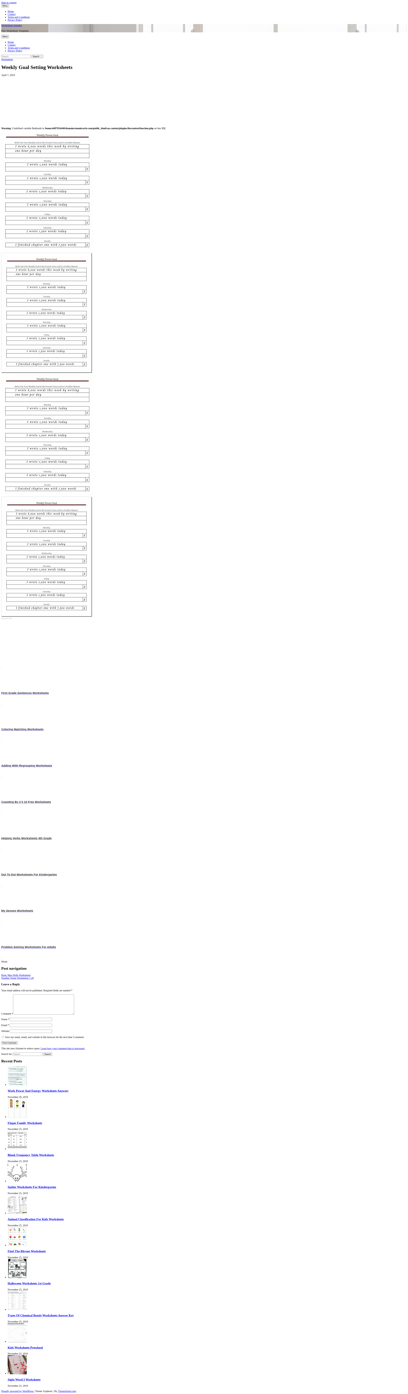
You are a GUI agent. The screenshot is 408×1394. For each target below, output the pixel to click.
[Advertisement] (97, 99)
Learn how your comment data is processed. (63, 1048)
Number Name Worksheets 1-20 (17, 978)
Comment (7, 1013)
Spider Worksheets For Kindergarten (32, 1187)
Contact (11, 14)
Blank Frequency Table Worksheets (31, 1155)
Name (5, 1019)
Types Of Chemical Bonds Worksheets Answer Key (41, 1315)
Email (5, 1025)
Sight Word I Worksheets (24, 1379)
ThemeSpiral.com (67, 1391)
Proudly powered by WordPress (17, 1391)
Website (5, 1031)
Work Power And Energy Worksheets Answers (38, 1090)
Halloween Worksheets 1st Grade (29, 1283)
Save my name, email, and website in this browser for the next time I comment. (44, 1037)
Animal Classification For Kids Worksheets (36, 1219)
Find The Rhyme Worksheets (27, 1251)
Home (11, 11)
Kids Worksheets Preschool (25, 1347)
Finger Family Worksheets (25, 1123)
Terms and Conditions (19, 17)
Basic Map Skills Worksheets (16, 975)
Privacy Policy (15, 20)
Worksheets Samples (11, 25)
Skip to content (8, 2)
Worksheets (7, 59)
